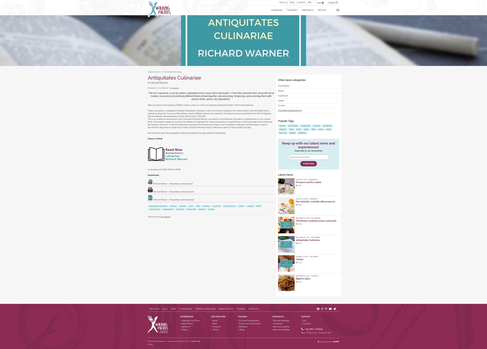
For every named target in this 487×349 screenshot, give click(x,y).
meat (328, 129)
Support (306, 317)
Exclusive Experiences (249, 320)
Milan (214, 323)
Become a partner (281, 327)
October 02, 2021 (302, 256)
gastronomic (168, 209)
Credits (150, 344)
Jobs (173, 309)
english (250, 206)
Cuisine (299, 259)
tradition (302, 133)
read (198, 206)
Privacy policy (226, 309)
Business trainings (281, 320)
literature (180, 209)
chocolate (293, 126)
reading (206, 206)
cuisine (241, 206)
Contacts (301, 2)
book (191, 206)
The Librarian (174, 88)
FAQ (309, 2)
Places (281, 91)
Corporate (292, 10)
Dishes (281, 101)
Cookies (241, 309)
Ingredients (283, 96)
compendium (154, 209)
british (258, 206)
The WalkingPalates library (290, 110)
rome (320, 129)
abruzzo (282, 133)
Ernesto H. (314, 276)
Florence (216, 327)
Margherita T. (313, 179)
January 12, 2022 (302, 199)
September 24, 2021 (303, 276)
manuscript (191, 209)
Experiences (276, 10)
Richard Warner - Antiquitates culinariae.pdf (173, 184)
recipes (316, 126)
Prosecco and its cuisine (308, 182)
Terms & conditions (205, 309)
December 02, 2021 (303, 218)
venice (282, 126)
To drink (281, 105)
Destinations (307, 10)
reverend (216, 206)
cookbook (305, 126)
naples (292, 133)
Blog (292, 2)
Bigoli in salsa (303, 278)
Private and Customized (249, 323)
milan (306, 129)
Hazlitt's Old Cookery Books (239, 105)
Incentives (277, 323)
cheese (282, 129)
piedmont (327, 126)
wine (291, 129)
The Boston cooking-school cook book (316, 221)
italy (313, 129)
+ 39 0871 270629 (313, 329)
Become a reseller (281, 330)
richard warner (229, 206)
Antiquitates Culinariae (308, 240)
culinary (173, 206)
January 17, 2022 (302, 179)
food (299, 129)
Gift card (322, 10)
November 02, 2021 (303, 237)
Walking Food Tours (191, 320)
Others (185, 330)
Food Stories (283, 86)
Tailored (243, 317)
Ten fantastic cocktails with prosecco (315, 201)
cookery (182, 206)
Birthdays (243, 327)
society (211, 209)
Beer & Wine (187, 323)
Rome (215, 320)
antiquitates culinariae (158, 206)
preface (202, 209)
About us (283, 2)
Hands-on (186, 327)
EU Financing (185, 309)
